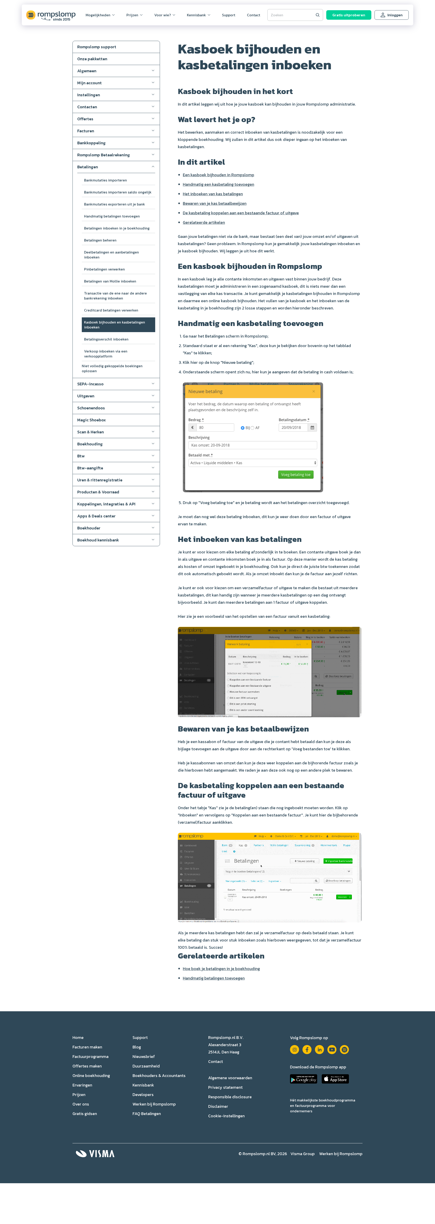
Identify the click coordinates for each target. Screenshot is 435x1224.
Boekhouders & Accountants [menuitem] (159, 1075)
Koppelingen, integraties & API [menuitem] (106, 504)
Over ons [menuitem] (80, 1104)
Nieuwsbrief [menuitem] (144, 1056)
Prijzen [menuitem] (132, 15)
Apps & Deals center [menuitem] (96, 516)
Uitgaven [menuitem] (85, 396)
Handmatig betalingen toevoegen (214, 978)
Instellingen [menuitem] (88, 95)
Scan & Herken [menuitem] (90, 432)
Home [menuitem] (78, 1037)
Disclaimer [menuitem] (218, 1106)
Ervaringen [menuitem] (82, 1085)
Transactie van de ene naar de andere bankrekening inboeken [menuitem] (115, 295)
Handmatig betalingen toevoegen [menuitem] (112, 216)
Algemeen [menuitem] (86, 71)
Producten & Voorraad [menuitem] (98, 492)
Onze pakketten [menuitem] (92, 59)
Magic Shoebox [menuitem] (91, 420)
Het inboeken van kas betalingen (213, 194)
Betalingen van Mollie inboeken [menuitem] (110, 281)
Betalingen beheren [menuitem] (100, 240)
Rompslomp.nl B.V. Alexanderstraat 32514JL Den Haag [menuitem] (226, 1044)
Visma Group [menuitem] (302, 1154)
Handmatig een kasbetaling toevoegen (218, 184)
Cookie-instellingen (226, 1116)
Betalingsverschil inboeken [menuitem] (106, 339)
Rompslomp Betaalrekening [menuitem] (103, 155)
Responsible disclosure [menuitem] (230, 1097)
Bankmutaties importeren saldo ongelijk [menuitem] (118, 192)
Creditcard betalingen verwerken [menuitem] (111, 310)
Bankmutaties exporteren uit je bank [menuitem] (114, 204)
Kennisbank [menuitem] (196, 15)
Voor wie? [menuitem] (162, 15)
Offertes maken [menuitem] (87, 1066)
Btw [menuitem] (81, 456)
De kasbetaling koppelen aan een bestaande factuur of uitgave (241, 213)
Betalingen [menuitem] (87, 167)
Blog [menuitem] (137, 1047)
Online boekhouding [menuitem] (91, 1075)
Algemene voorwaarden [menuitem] (230, 1078)
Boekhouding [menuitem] (90, 444)
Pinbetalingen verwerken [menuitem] (104, 269)
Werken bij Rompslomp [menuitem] (154, 1104)
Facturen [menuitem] (85, 131)
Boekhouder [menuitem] (88, 528)
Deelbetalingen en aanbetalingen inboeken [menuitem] (111, 254)
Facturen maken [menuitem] (87, 1047)
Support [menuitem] (228, 15)
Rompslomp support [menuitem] (96, 47)
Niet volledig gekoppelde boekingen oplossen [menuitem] (112, 368)
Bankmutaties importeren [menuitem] (105, 180)
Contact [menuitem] (253, 15)
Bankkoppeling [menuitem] (91, 143)
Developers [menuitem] (143, 1094)
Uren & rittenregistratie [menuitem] (99, 480)
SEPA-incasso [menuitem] (90, 384)
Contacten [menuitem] (87, 107)
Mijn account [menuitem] (89, 83)
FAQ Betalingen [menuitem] (147, 1114)
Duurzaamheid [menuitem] (146, 1066)
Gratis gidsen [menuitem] (84, 1114)
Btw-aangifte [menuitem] (90, 468)
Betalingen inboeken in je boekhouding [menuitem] (117, 228)
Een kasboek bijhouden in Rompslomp (218, 175)
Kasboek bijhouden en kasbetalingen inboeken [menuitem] (114, 324)
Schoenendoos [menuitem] (91, 408)
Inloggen (395, 15)
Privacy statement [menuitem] (225, 1087)
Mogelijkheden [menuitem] (98, 15)
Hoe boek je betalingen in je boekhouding (221, 969)
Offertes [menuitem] (85, 119)
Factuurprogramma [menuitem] (90, 1056)
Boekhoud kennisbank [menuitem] (98, 540)
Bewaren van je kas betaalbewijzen (214, 203)
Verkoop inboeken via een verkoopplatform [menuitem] (105, 353)
